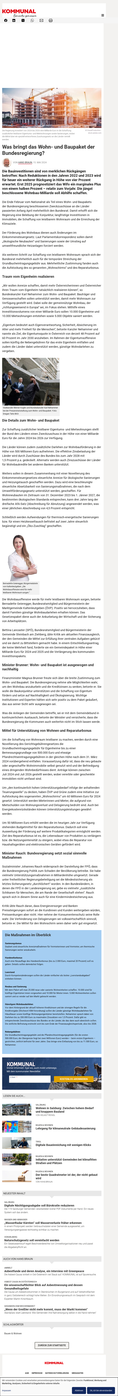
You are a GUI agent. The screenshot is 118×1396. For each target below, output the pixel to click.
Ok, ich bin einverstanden (101, 1390)
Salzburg (41, 1105)
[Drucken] (51, 20)
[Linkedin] (14, 20)
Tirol (38, 1141)
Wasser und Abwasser (15, 1219)
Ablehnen (79, 1390)
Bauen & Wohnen (44, 1125)
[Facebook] (5, 20)
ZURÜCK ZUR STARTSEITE (52, 1345)
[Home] (20, 15)
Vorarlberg (10, 1237)
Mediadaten (77, 1373)
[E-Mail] (41, 20)
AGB (27, 1373)
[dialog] (59, 1386)
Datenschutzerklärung (57, 1373)
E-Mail (12, 1077)
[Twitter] (23, 20)
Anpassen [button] (6, 1390)
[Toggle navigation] (103, 15)
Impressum (37, 1373)
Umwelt (8, 1268)
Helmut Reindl (47, 1115)
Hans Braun (25, 162)
